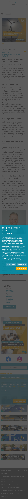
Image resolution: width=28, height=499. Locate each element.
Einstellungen (22, 264)
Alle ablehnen (11, 264)
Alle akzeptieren (21, 268)
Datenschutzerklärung (6, 259)
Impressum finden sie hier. (19, 259)
